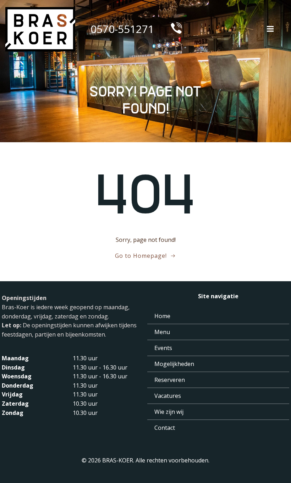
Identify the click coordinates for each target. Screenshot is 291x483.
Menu (162, 332)
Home (162, 316)
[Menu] (269, 29)
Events (163, 348)
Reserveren (169, 380)
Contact (164, 428)
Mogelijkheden (174, 364)
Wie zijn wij (168, 412)
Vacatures (167, 396)
